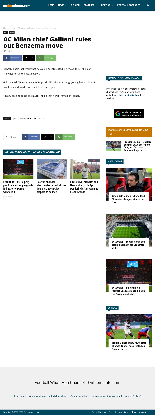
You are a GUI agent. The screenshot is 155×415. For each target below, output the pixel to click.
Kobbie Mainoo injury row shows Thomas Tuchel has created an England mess (129, 346)
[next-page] (10, 198)
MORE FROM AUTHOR (46, 152)
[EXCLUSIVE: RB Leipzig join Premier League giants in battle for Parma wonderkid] (18, 169)
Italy (13, 28)
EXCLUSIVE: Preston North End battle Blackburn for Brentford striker (128, 245)
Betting (105, 5)
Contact (142, 412)
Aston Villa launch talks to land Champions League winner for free (128, 199)
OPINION (112, 308)
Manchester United (28, 118)
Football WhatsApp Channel (104, 412)
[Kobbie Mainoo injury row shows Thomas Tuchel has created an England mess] (129, 330)
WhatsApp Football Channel (124, 78)
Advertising (123, 412)
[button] (148, 5)
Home (51, 5)
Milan (41, 118)
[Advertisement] (77, 18)
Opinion (75, 5)
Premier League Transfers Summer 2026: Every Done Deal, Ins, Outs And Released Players (137, 146)
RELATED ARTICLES (17, 152)
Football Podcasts (128, 5)
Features (89, 5)
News (61, 5)
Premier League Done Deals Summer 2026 (127, 132)
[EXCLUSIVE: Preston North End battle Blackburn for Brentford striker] (129, 230)
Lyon (14, 118)
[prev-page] (5, 198)
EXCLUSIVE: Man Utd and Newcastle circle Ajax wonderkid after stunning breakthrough (84, 187)
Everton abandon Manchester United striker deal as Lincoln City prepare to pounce (51, 187)
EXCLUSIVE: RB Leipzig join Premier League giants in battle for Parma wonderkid (18, 187)
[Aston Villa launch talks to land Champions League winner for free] (129, 184)
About (133, 412)
